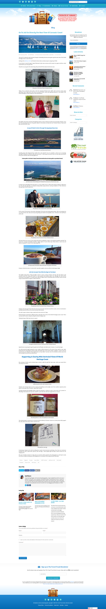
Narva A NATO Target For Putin (79, 56)
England (26, 460)
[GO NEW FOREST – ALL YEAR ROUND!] (58, 496)
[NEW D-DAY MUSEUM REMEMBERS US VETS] (42, 496)
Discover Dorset (39, 54)
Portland (21, 462)
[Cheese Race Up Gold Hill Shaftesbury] (71, 80)
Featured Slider (46, 54)
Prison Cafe (27, 462)
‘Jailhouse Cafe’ (28, 61)
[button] (21, 470)
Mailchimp (76, 48)
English (91, 608)
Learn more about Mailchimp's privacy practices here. (53, 583)
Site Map (61, 605)
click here (79, 47)
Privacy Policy (41, 605)
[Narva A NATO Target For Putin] (71, 57)
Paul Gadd (59, 460)
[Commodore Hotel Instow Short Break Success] (71, 68)
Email (44, 530)
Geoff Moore (31, 54)
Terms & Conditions (49, 605)
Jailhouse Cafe (52, 460)
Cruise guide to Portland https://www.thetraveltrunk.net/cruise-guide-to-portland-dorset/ (42, 158)
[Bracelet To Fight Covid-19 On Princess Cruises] (26, 497)
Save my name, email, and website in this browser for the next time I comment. (36, 539)
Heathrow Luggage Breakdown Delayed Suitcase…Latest (78, 73)
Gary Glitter (36, 460)
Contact (66, 605)
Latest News (51, 54)
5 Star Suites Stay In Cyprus (80, 61)
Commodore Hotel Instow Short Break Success (79, 67)
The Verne (34, 462)
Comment (21, 542)
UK (38, 462)
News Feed (56, 605)
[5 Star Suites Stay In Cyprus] (71, 62)
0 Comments (58, 54)
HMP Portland (44, 460)
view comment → (76, 94)
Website (20, 535)
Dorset (21, 460)
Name (20, 530)
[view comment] (70, 90)
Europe (31, 460)
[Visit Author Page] (22, 477)
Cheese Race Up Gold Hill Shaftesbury (79, 79)
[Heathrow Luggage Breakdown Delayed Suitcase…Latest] (71, 74)
